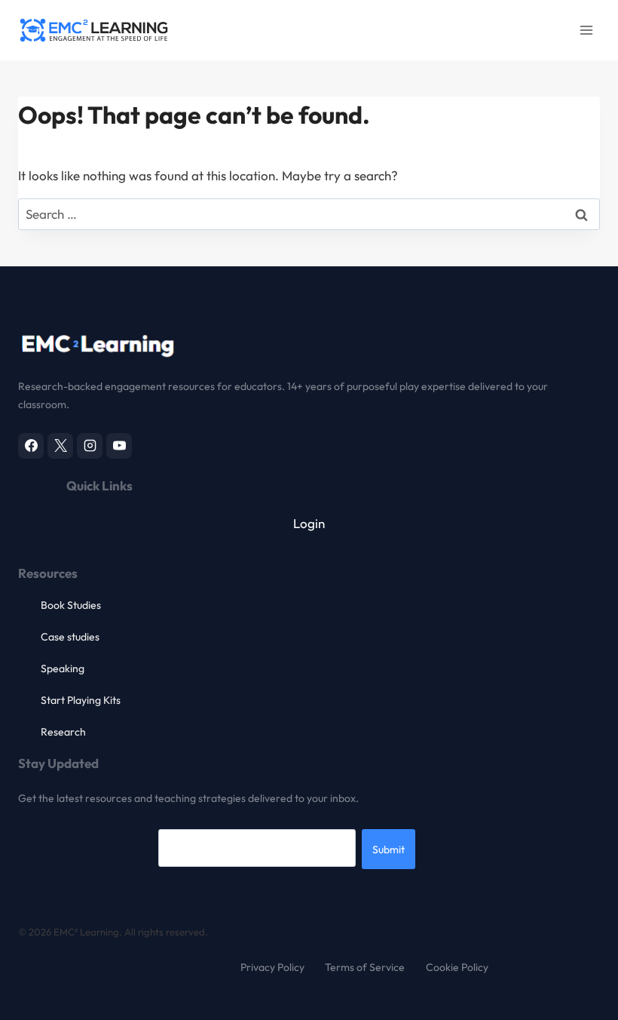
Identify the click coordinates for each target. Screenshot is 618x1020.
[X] (60, 446)
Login (309, 523)
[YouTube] (119, 446)
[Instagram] (89, 446)
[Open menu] (586, 29)
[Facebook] (31, 446)
